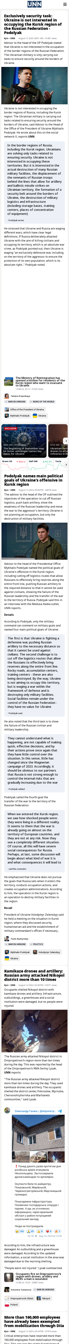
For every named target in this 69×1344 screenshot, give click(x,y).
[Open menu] (65, 4)
